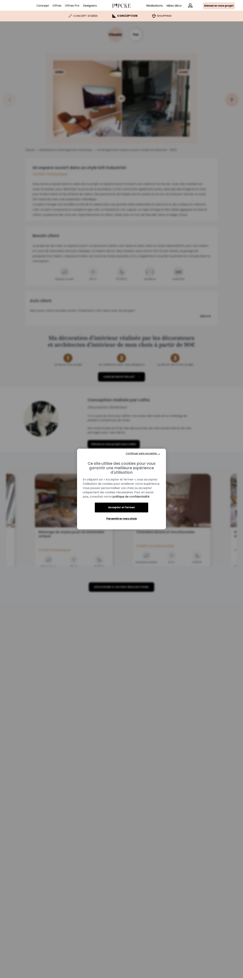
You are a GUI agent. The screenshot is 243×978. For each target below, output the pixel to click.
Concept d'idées (85, 16)
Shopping (164, 16)
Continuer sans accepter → (143, 453)
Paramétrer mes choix (121, 519)
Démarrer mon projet (219, 5)
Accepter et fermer (121, 507)
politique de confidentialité (130, 497)
